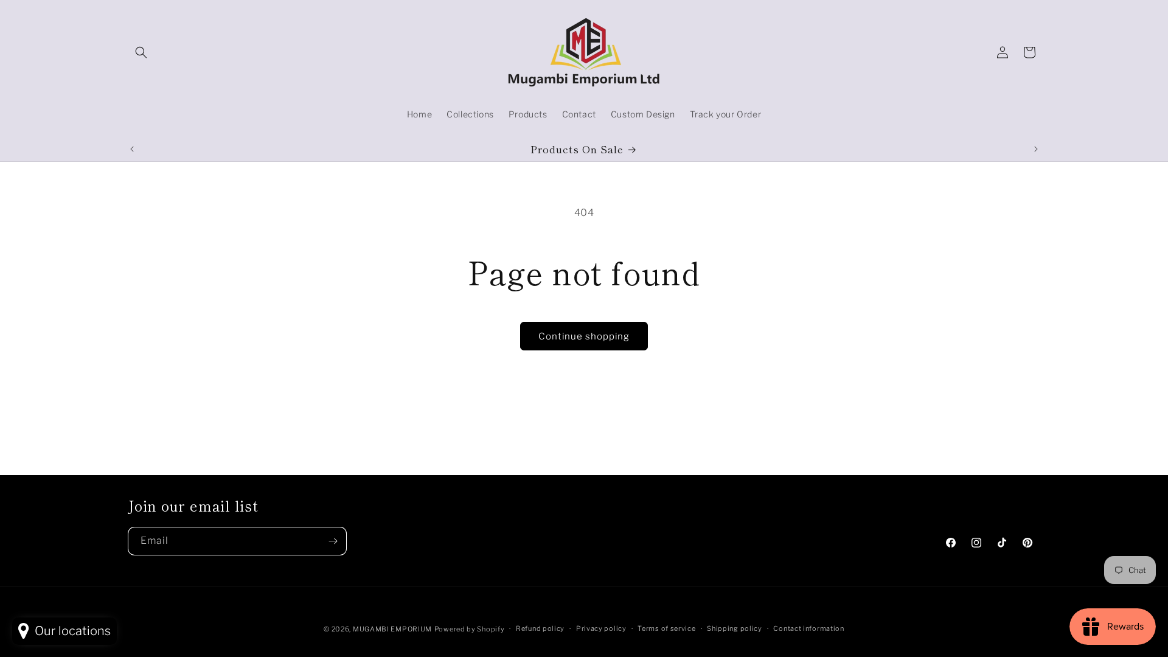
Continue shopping (584, 336)
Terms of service (666, 628)
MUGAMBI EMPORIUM (392, 629)
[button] (141, 52)
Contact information (808, 628)
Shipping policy (734, 628)
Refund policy (540, 628)
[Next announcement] (1036, 149)
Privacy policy (601, 628)
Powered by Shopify (469, 629)
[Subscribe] (332, 541)
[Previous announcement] (132, 149)
